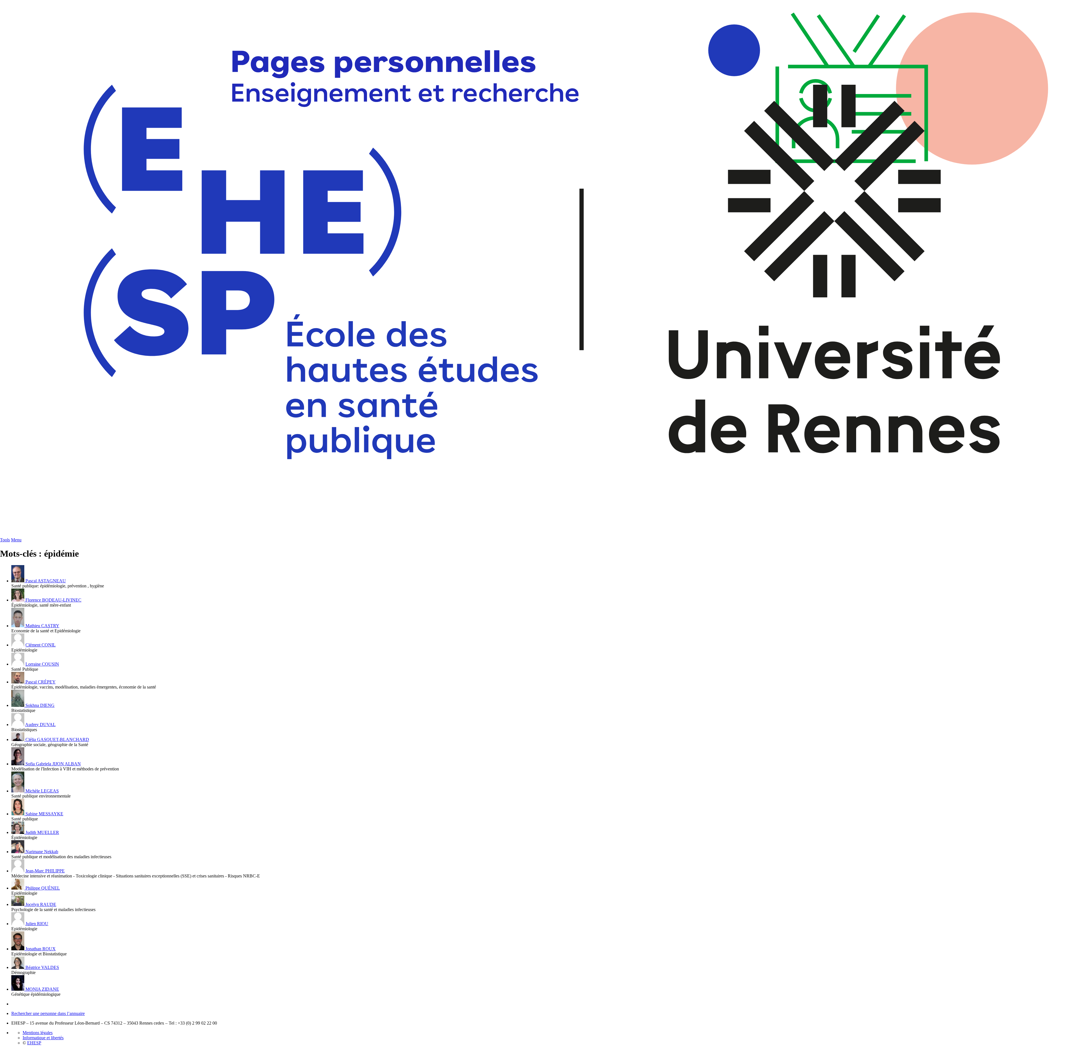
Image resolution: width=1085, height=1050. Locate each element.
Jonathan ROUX (40, 948)
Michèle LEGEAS (42, 790)
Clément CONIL (40, 644)
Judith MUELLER (42, 832)
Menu (16, 539)
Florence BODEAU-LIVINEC (53, 600)
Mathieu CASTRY (42, 625)
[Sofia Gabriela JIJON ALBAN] (18, 763)
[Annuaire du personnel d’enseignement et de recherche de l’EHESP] (542, 535)
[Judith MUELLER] (18, 832)
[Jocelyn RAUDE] (18, 904)
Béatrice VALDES (42, 967)
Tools (5, 539)
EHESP (34, 1042)
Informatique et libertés (43, 1037)
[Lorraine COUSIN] (17, 664)
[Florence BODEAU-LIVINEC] (18, 600)
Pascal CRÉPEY (40, 681)
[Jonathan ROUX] (18, 948)
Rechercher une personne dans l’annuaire (48, 1013)
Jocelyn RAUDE (40, 904)
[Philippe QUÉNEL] (18, 888)
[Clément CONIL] (17, 644)
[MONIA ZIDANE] (18, 989)
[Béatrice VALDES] (18, 967)
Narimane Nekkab (41, 851)
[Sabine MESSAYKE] (18, 813)
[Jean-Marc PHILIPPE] (17, 870)
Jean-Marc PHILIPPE (45, 870)
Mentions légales (38, 1032)
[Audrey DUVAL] (17, 724)
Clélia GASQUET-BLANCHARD (57, 739)
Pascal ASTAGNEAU (45, 580)
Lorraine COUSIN (42, 664)
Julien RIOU (36, 923)
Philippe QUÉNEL (42, 888)
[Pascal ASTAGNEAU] (18, 580)
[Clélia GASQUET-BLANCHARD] (18, 739)
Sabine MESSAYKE (44, 813)
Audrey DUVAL (40, 724)
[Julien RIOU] (17, 923)
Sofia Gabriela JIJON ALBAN (53, 763)
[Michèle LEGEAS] (18, 790)
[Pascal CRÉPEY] (18, 681)
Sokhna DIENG (40, 705)
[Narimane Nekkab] (18, 851)
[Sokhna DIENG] (18, 705)
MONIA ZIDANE (42, 989)
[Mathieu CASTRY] (18, 625)
